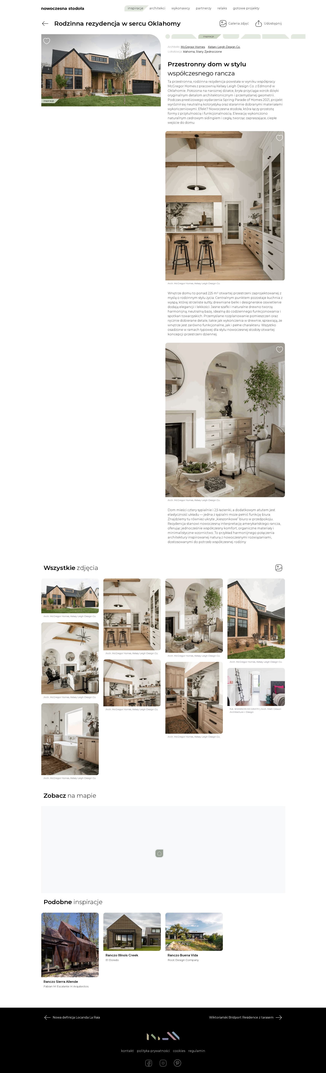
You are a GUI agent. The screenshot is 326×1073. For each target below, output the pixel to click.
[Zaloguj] (282, 8)
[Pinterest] (177, 1063)
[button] (163, 846)
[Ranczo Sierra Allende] (70, 945)
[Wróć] (45, 23)
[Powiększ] (101, 70)
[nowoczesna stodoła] (62, 8)
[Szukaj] (273, 8)
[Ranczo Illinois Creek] (132, 932)
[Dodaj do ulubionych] (46, 41)
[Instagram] (163, 1063)
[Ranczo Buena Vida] (194, 932)
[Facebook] (148, 1063)
